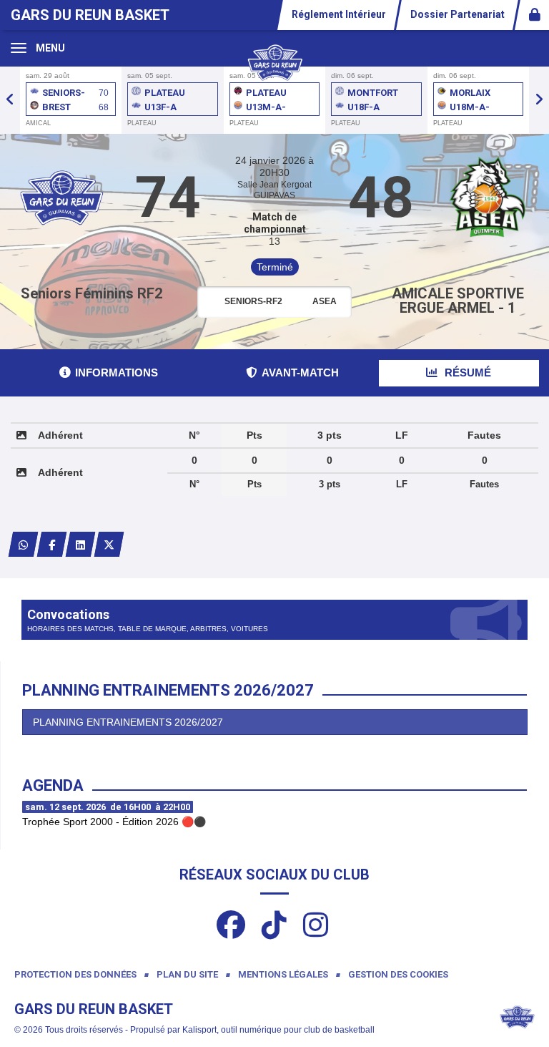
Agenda (53, 785)
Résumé (466, 372)
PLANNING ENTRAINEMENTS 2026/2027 (128, 722)
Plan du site (187, 974)
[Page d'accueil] (274, 61)
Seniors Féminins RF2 (91, 293)
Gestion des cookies (398, 974)
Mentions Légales (283, 974)
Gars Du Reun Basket (90, 15)
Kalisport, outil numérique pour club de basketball (278, 1030)
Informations (116, 372)
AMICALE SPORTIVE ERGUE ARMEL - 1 (458, 300)
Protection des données (75, 974)
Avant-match (300, 372)
